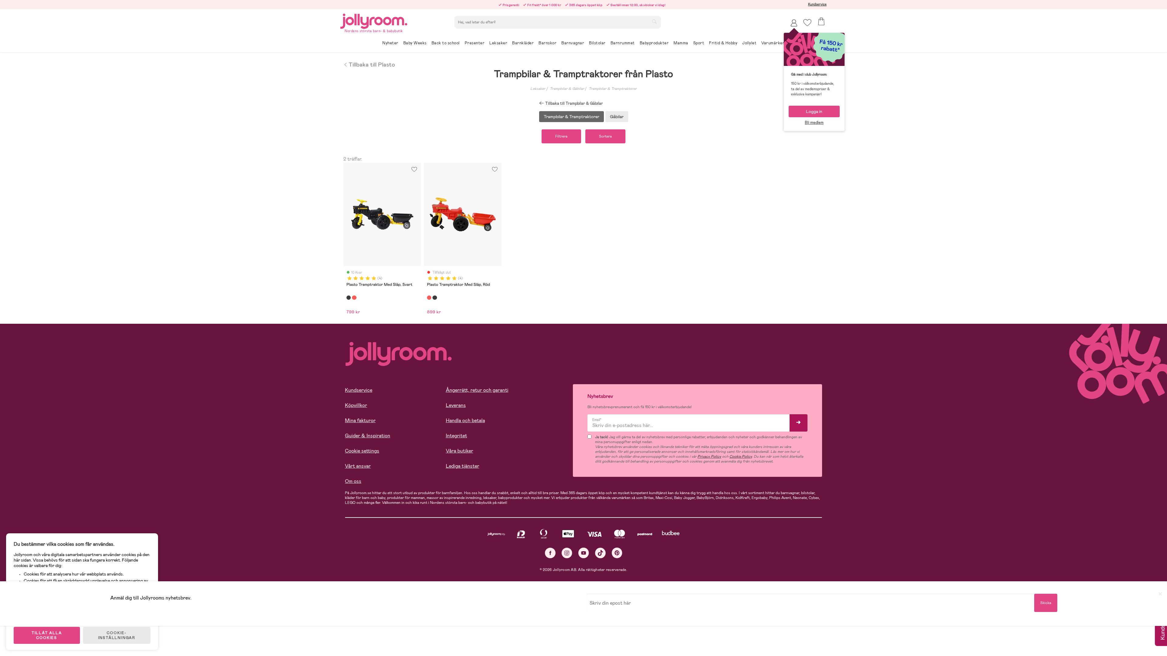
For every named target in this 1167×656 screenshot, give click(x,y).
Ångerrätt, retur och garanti (477, 390)
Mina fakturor (360, 420)
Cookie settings (362, 451)
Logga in (814, 111)
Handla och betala (465, 420)
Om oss (353, 481)
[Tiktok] (600, 553)
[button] (807, 22)
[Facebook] (550, 553)
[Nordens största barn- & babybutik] (373, 20)
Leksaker (537, 88)
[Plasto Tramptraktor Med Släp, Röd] (354, 298)
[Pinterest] (617, 553)
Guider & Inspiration (367, 435)
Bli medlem (814, 122)
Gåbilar (617, 116)
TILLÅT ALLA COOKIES (47, 635)
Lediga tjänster (462, 466)
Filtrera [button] (561, 136)
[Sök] (654, 22)
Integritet (456, 435)
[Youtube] (583, 553)
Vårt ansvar (358, 466)
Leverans (456, 405)
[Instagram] (567, 553)
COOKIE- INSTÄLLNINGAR (116, 635)
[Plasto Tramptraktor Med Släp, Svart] (348, 298)
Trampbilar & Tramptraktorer (613, 88)
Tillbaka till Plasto (372, 64)
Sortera (605, 136)
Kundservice (817, 4)
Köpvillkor (356, 405)
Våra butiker (459, 451)
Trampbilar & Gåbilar (567, 88)
